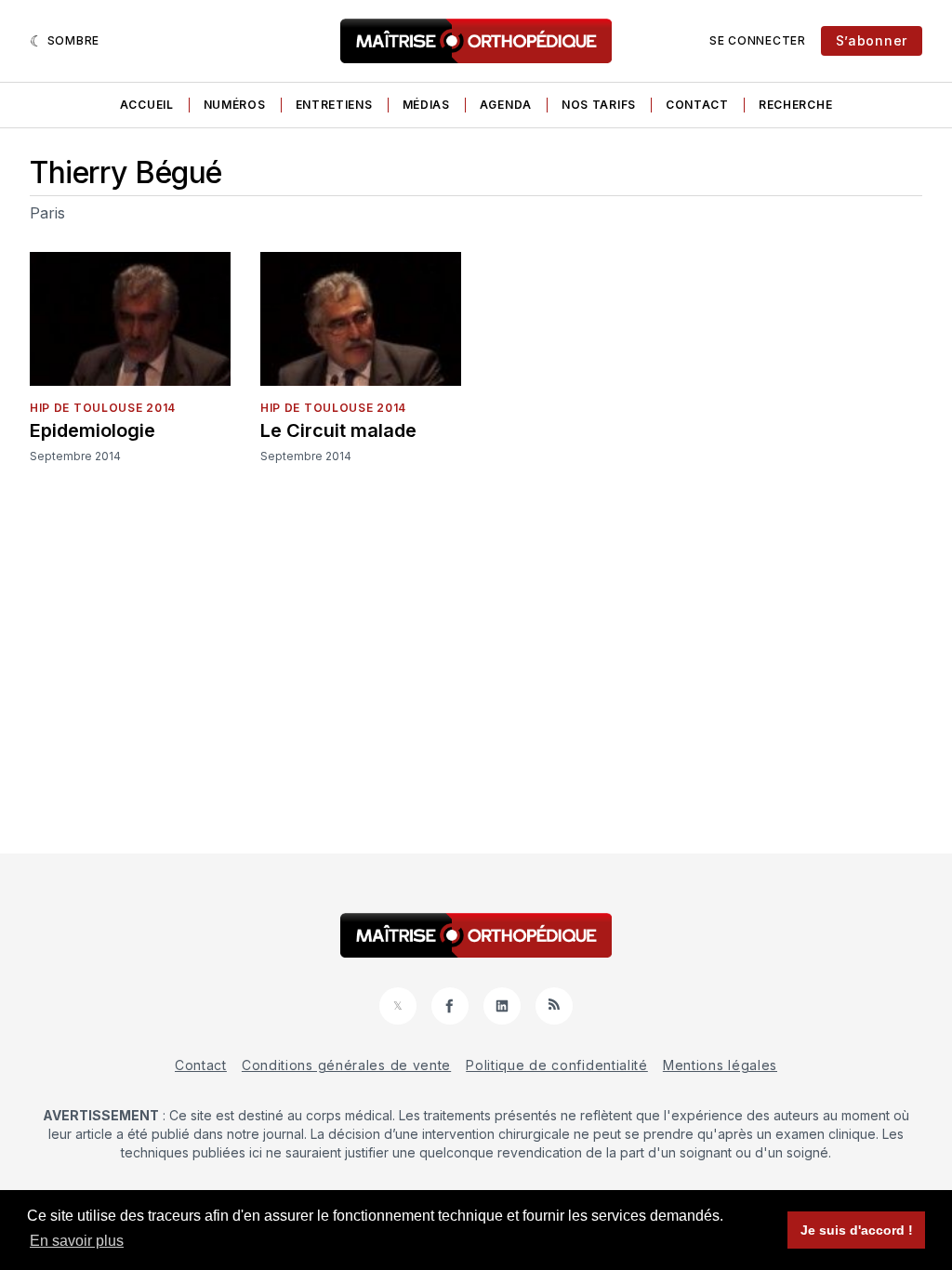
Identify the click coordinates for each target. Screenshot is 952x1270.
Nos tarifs (599, 105)
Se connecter (757, 40)
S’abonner (871, 40)
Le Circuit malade (338, 430)
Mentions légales (720, 1065)
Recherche (795, 105)
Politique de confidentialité (557, 1065)
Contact (697, 105)
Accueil (147, 105)
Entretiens (334, 105)
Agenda (506, 105)
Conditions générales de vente (346, 1065)
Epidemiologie (92, 430)
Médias (426, 105)
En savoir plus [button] (77, 1241)
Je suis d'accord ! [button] (856, 1230)
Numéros (235, 105)
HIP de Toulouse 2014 (103, 408)
